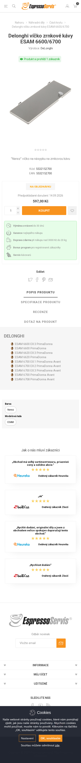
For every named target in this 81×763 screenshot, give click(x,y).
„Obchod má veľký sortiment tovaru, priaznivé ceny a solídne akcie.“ (40, 463)
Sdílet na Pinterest (44, 279)
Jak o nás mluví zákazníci (40, 450)
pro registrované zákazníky (37, 247)
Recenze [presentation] (40, 312)
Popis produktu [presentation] (41, 292)
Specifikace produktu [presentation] (40, 302)
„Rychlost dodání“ (40, 565)
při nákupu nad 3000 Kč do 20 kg (40, 240)
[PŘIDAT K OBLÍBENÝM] (72, 210)
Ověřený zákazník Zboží (55, 507)
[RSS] (48, 705)
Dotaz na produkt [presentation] (40, 322)
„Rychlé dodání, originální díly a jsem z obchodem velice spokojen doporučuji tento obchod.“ (40, 530)
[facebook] (32, 705)
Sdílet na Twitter (30, 279)
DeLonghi (47, 48)
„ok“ (40, 496)
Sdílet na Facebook (37, 279)
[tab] (40, 292)
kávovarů (22, 255)
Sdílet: (40, 272)
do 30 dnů (28, 225)
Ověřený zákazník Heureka (53, 476)
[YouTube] (40, 705)
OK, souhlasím (50, 738)
